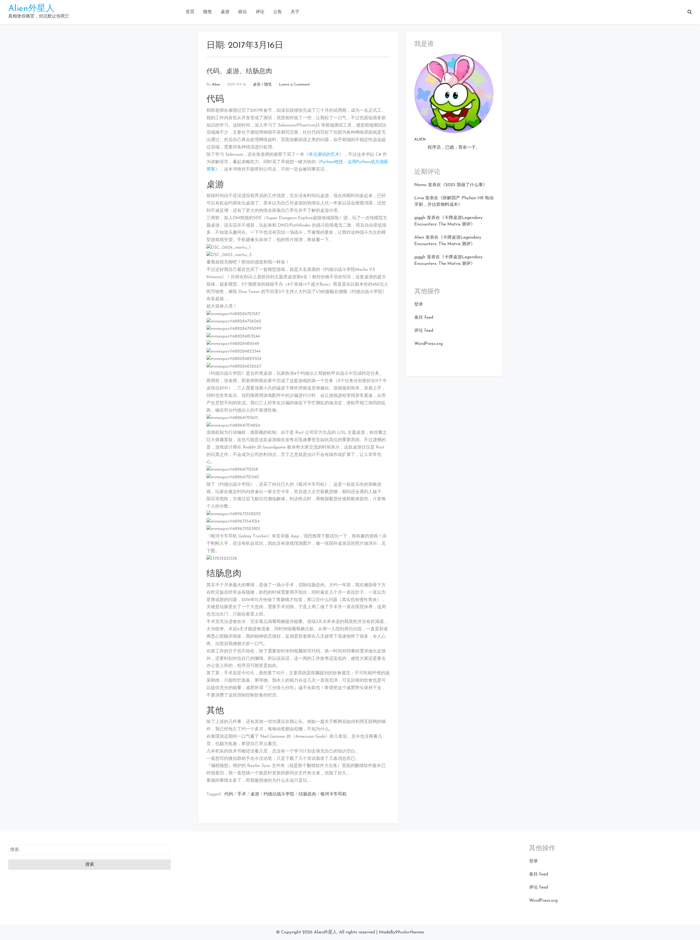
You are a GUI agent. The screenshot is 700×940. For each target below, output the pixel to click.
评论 (260, 12)
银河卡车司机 (333, 794)
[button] (689, 12)
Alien (216, 85)
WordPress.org (428, 344)
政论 (242, 12)
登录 (418, 304)
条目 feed (423, 317)
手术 (241, 794)
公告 (277, 12)
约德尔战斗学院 (279, 794)
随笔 (207, 12)
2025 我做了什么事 (464, 185)
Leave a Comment (294, 85)
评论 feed (423, 331)
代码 (228, 794)
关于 (295, 12)
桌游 (225, 12)
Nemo (420, 185)
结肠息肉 (307, 794)
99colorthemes (409, 932)
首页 (190, 12)
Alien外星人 (31, 8)
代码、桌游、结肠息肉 (239, 71)
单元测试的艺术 (324, 155)
